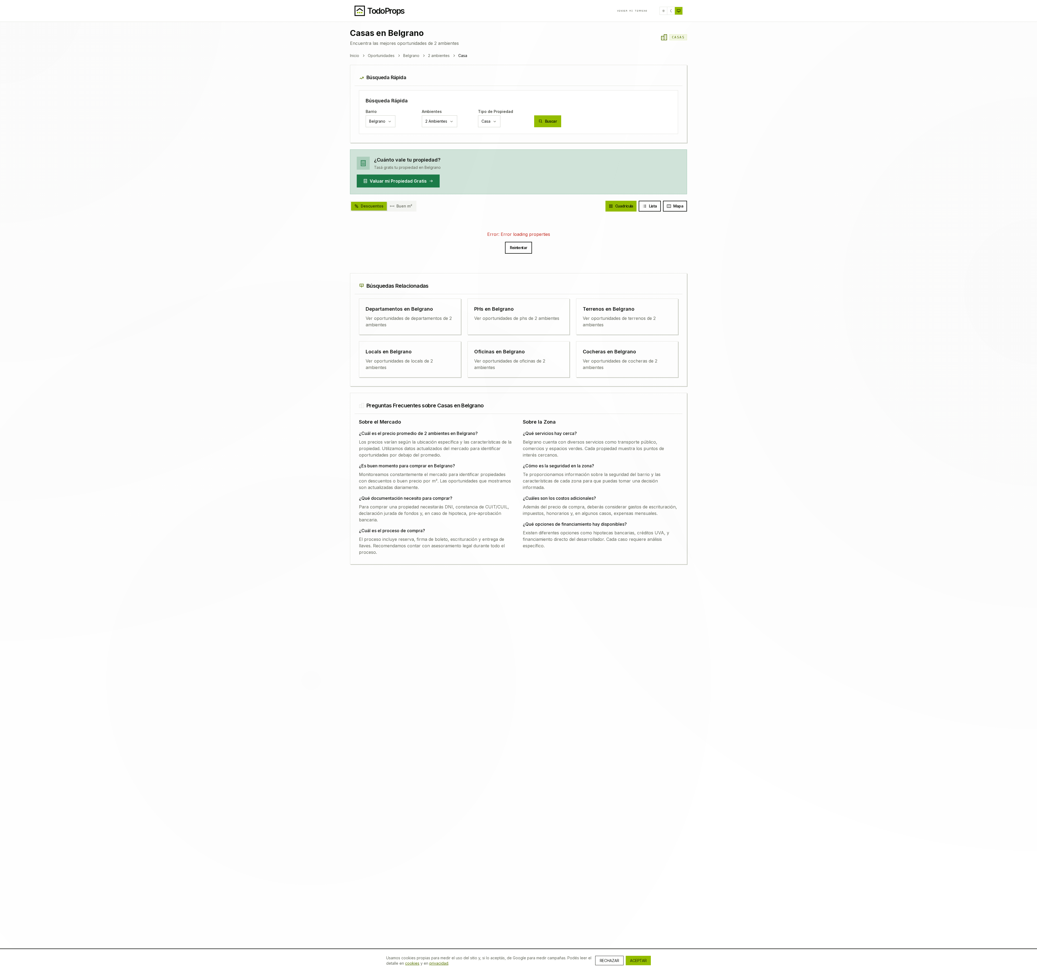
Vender (632, 10)
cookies (412, 963)
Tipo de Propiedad (495, 111)
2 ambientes (439, 55)
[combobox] (380, 121)
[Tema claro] (663, 11)
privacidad (438, 963)
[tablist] (383, 206)
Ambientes (432, 111)
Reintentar (518, 247)
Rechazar (609, 960)
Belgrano (411, 55)
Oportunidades (381, 55)
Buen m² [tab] (404, 206)
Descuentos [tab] (372, 206)
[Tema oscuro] (671, 11)
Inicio (354, 55)
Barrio (371, 111)
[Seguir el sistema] (678, 11)
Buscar (551, 121)
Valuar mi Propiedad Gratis (398, 181)
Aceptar (638, 960)
